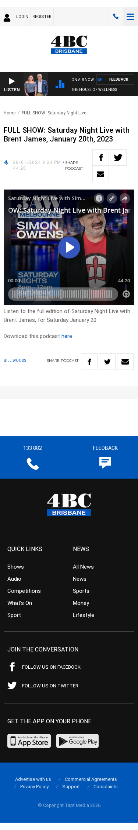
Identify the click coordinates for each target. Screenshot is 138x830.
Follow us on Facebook (51, 667)
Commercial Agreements (91, 779)
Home (9, 112)
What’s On (19, 603)
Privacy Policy (34, 786)
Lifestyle (83, 615)
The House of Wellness (94, 90)
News (79, 579)
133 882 (116, 16)
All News (83, 566)
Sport (14, 615)
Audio (14, 579)
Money (81, 603)
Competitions (24, 591)
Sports (81, 591)
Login (22, 16)
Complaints (105, 786)
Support (71, 786)
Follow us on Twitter (50, 685)
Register (42, 16)
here (66, 336)
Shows (15, 566)
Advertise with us (33, 779)
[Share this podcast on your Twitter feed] (118, 157)
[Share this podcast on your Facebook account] (100, 157)
